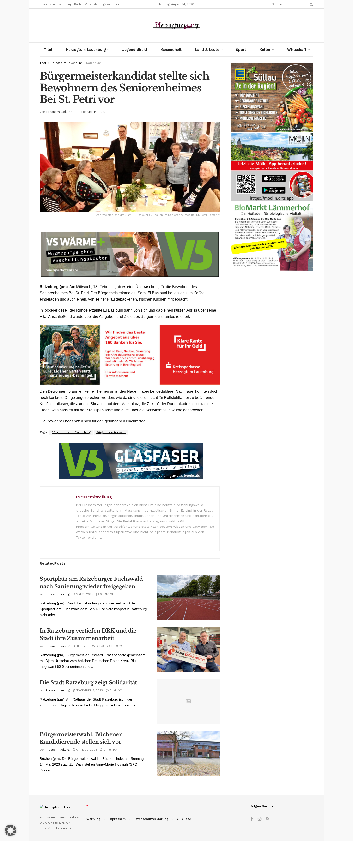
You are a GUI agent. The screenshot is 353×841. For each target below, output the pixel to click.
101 (119, 690)
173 (110, 594)
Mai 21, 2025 (84, 594)
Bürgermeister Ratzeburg (71, 432)
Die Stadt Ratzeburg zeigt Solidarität (88, 682)
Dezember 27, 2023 (89, 646)
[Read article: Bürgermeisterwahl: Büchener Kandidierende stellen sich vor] (188, 753)
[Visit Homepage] (176, 25)
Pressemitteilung (59, 111)
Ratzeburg (93, 63)
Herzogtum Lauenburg (86, 49)
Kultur (265, 49)
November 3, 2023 (89, 690)
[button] (10, 830)
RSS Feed (183, 819)
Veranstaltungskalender (102, 4)
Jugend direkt (134, 49)
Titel (48, 49)
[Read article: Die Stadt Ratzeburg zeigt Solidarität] (188, 701)
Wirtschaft (296, 49)
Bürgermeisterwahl (111, 432)
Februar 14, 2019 (93, 111)
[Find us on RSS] (267, 819)
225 (121, 646)
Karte (78, 4)
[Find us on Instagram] (259, 819)
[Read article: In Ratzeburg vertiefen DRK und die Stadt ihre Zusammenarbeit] (188, 649)
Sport (241, 49)
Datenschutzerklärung (150, 819)
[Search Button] (310, 4)
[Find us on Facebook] (251, 819)
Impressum (48, 4)
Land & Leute (207, 49)
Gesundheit (171, 49)
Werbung (65, 4)
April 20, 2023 (86, 749)
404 (114, 749)
